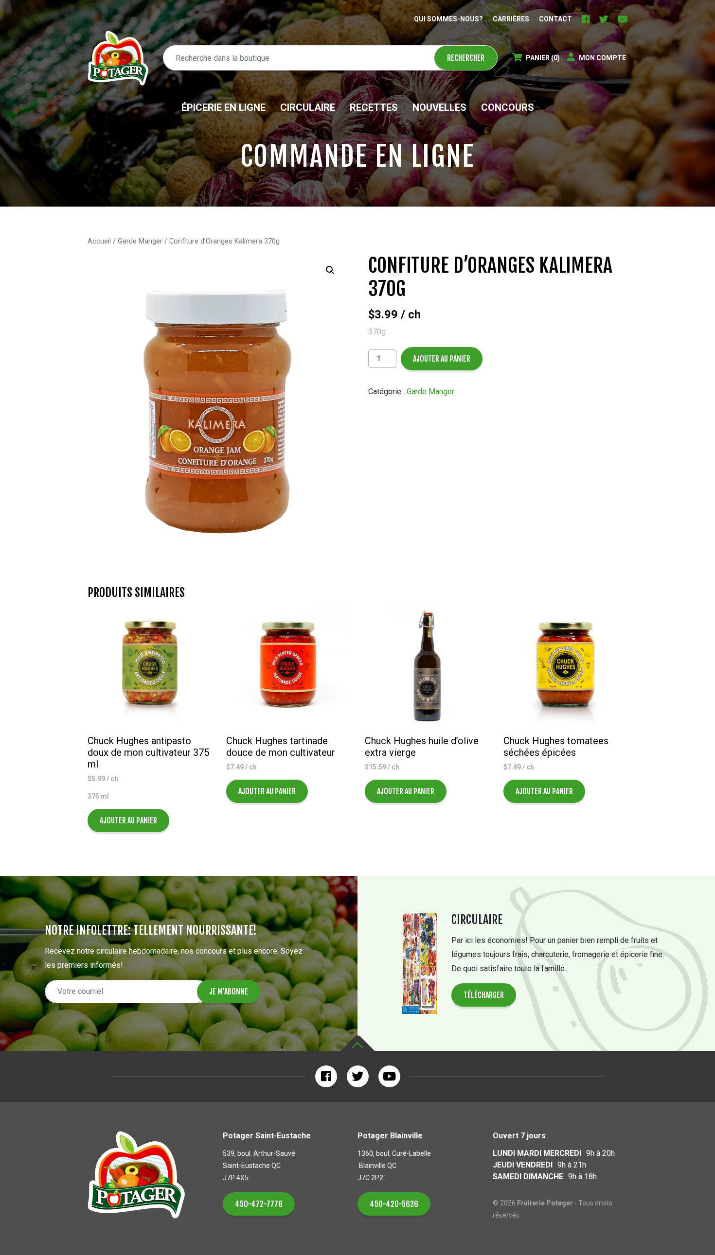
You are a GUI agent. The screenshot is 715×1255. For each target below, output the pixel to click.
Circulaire (307, 107)
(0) (543, 58)
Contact (555, 19)
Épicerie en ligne (223, 107)
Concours (507, 107)
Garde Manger (140, 241)
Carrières (511, 19)
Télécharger (484, 995)
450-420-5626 (394, 1204)
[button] (330, 270)
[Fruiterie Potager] (118, 58)
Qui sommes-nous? (448, 19)
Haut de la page (357, 1043)
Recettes (374, 107)
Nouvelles (439, 107)
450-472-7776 (259, 1204)
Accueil (99, 241)
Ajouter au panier (441, 359)
